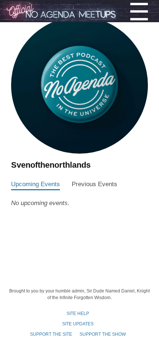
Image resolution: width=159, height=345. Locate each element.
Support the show (103, 334)
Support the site (51, 334)
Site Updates (78, 323)
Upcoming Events (35, 184)
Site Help (78, 313)
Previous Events (94, 184)
